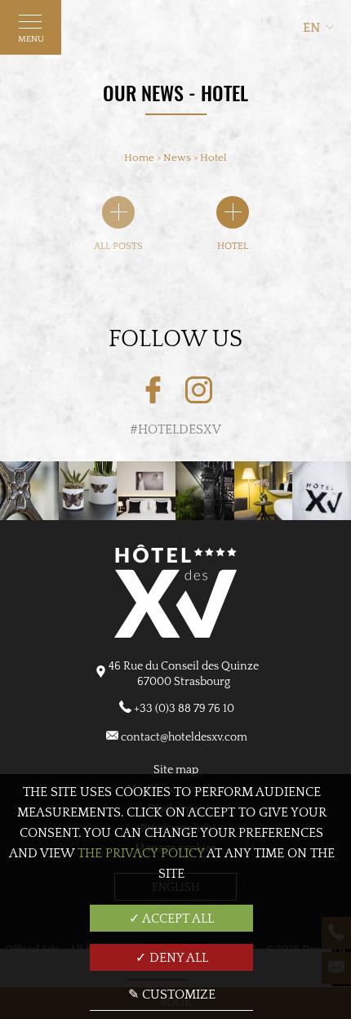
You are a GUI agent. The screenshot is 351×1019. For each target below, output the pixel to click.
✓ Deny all (172, 957)
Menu (31, 39)
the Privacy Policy (141, 853)
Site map (175, 769)
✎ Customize (171, 994)
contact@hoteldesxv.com (184, 737)
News (178, 157)
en (312, 27)
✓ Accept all (171, 918)
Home (139, 157)
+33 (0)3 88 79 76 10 (184, 708)
